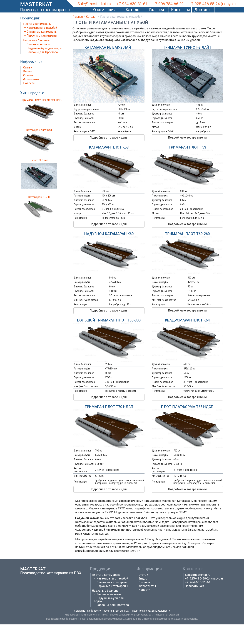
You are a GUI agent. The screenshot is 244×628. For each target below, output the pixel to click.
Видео (27, 71)
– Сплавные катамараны (40, 31)
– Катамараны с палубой (40, 27)
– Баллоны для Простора (41, 52)
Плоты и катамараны (37, 23)
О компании (104, 9)
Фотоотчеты (31, 79)
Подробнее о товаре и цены (109, 137)
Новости (28, 83)
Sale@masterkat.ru (197, 574)
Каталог (133, 9)
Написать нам (194, 586)
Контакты (180, 9)
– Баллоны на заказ (37, 44)
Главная (78, 16)
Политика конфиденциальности (151, 610)
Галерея (156, 9)
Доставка (203, 9)
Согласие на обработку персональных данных (101, 610)
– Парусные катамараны (40, 35)
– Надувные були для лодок (43, 48)
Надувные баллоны (36, 40)
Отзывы (28, 75)
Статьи (27, 67)
